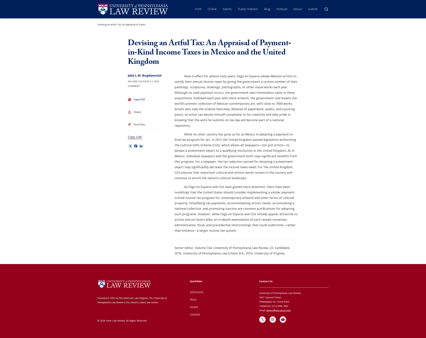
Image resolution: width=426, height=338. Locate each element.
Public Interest (248, 9)
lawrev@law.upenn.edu (278, 310)
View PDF (139, 99)
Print (198, 9)
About (298, 9)
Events (227, 9)
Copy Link (135, 137)
